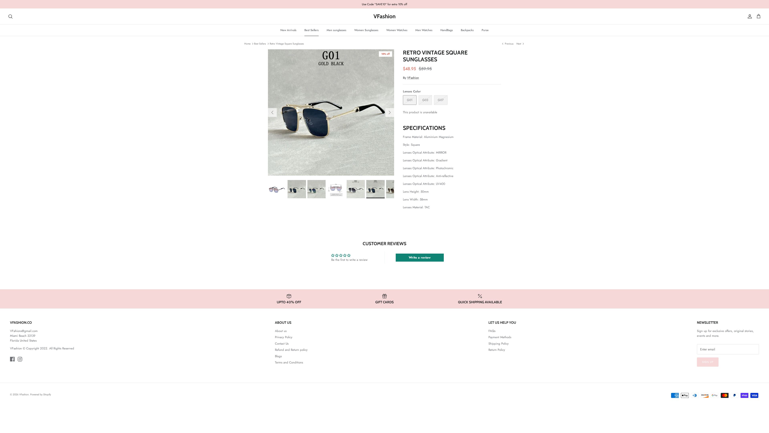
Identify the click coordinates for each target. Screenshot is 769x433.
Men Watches (423, 30)
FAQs (491, 331)
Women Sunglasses (366, 30)
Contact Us (282, 343)
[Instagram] (20, 359)
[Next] (389, 112)
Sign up (707, 362)
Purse (485, 30)
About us (281, 331)
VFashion (413, 78)
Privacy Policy (283, 337)
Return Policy (496, 350)
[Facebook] (12, 359)
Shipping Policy (498, 343)
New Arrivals (288, 30)
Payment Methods (499, 337)
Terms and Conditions (289, 362)
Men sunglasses (336, 30)
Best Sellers (311, 30)
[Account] (749, 16)
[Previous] (272, 112)
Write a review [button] (420, 257)
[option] (331, 112)
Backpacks (467, 30)
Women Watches (396, 30)
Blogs (278, 356)
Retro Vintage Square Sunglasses (287, 43)
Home (247, 43)
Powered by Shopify (40, 394)
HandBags (446, 30)
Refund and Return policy (291, 350)
